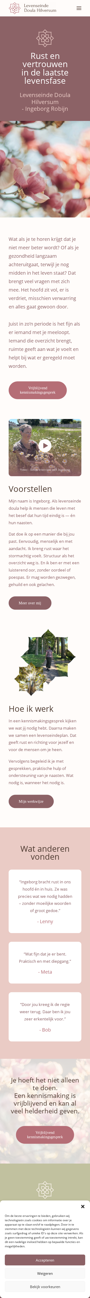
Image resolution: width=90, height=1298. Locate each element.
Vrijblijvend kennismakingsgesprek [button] (37, 390)
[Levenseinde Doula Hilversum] (32, 8)
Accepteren (45, 1260)
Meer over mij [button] (30, 603)
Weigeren (45, 1273)
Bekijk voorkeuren (45, 1286)
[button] (82, 1206)
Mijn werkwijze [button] (31, 801)
